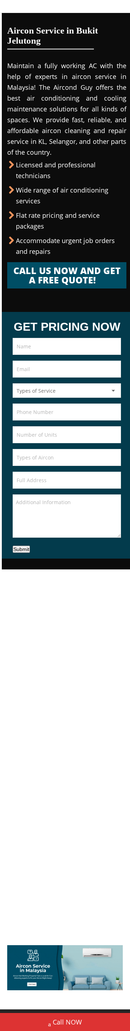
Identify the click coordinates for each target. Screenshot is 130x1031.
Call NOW (67, 1022)
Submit (21, 549)
